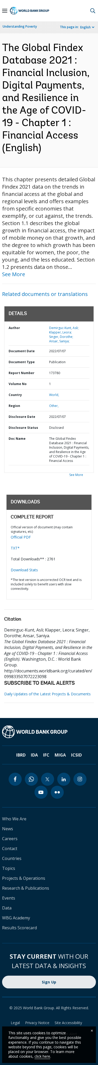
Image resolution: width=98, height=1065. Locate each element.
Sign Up (49, 982)
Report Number (21, 373)
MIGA (60, 755)
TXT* (15, 548)
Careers (10, 838)
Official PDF (21, 537)
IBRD (21, 755)
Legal (15, 1022)
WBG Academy (16, 918)
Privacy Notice (37, 1022)
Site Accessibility (68, 1022)
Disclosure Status (23, 427)
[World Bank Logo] (29, 11)
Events (8, 898)
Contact (9, 848)
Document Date (22, 351)
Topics (8, 868)
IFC (46, 755)
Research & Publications (25, 888)
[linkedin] (63, 779)
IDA (34, 755)
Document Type (22, 362)
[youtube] (41, 792)
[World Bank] (49, 731)
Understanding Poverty (20, 26)
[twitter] (47, 779)
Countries (11, 858)
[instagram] (80, 779)
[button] (93, 11)
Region (14, 406)
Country (15, 395)
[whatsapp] (31, 779)
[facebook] (15, 779)
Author (14, 328)
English (85, 27)
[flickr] (57, 792)
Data (6, 908)
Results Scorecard (19, 928)
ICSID (76, 755)
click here (42, 1056)
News (7, 829)
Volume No (18, 384)
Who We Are (14, 819)
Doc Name (17, 438)
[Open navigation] (4, 11)
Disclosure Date (22, 416)
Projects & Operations (23, 878)
